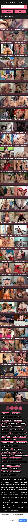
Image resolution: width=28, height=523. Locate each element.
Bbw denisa (5, 430)
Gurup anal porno (12, 423)
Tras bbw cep (5, 433)
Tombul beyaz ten (6, 420)
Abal (3, 465)
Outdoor (4, 475)
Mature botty (5, 471)
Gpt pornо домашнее (15, 458)
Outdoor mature (15, 471)
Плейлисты (7, 11)
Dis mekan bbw (18, 420)
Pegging (4, 417)
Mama (8, 436)
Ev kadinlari (22, 423)
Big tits (15, 436)
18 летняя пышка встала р (19, 462)
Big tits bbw (22, 436)
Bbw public (13, 430)
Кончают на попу (6, 455)
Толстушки (13, 2)
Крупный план (16, 413)
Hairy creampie (17, 449)
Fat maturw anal (6, 449)
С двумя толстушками (8, 439)
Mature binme (5, 413)
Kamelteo (12, 452)
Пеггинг (19, 452)
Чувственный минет (8, 442)
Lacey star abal (6, 446)
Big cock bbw (5, 462)
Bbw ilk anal (5, 426)
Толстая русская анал (20, 455)
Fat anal (14, 446)
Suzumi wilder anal (21, 442)
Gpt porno (4, 458)
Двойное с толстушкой (13, 465)
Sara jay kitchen (15, 426)
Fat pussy (4, 452)
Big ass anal (12, 475)
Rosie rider (17, 417)
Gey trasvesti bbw (16, 433)
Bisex (3, 436)
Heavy (10, 417)
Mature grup (14, 468)
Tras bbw (21, 430)
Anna (3, 423)
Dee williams (5, 468)
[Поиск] (25, 7)
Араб (25, 433)
